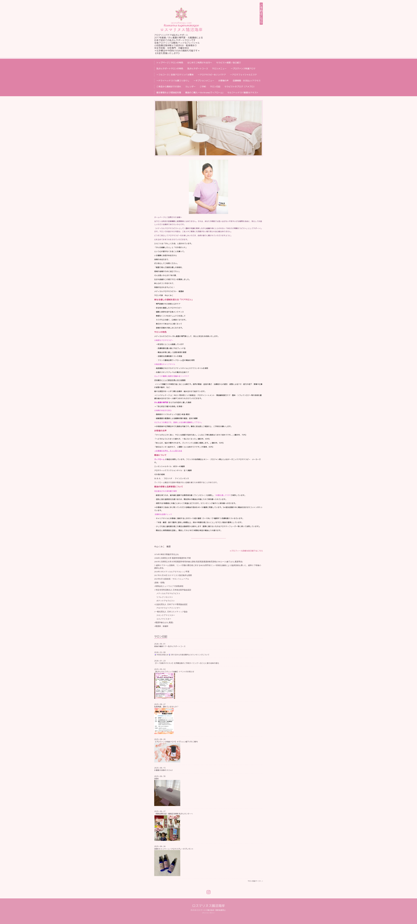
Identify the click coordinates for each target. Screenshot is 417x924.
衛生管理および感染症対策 (168, 92)
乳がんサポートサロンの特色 (169, 68)
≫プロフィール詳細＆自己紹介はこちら (246, 550)
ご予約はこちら (261, 13)
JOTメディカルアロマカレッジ (173, 572)
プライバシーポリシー (208, 913)
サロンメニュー (219, 68)
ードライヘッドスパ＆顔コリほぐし (172, 80)
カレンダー (190, 86)
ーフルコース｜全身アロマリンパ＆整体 (175, 74)
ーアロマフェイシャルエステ (243, 74)
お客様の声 (223, 80)
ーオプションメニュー (204, 80)
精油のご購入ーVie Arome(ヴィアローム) (204, 92)
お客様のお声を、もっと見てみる (169, 451)
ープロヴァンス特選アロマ (243, 68)
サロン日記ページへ (255, 881)
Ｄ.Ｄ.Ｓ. (157, 478)
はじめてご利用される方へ (199, 62)
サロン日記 (215, 86)
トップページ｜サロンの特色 (169, 62)
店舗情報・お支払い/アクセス (247, 80)
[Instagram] (208, 892)
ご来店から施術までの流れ (168, 86)
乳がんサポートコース (197, 68)
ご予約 (203, 86)
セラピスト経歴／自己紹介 (228, 62)
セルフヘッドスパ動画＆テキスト (242, 92)
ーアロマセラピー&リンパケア (212, 74)
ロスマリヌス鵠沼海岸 (208, 905)
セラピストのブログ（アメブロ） (239, 86)
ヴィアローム (159, 459)
